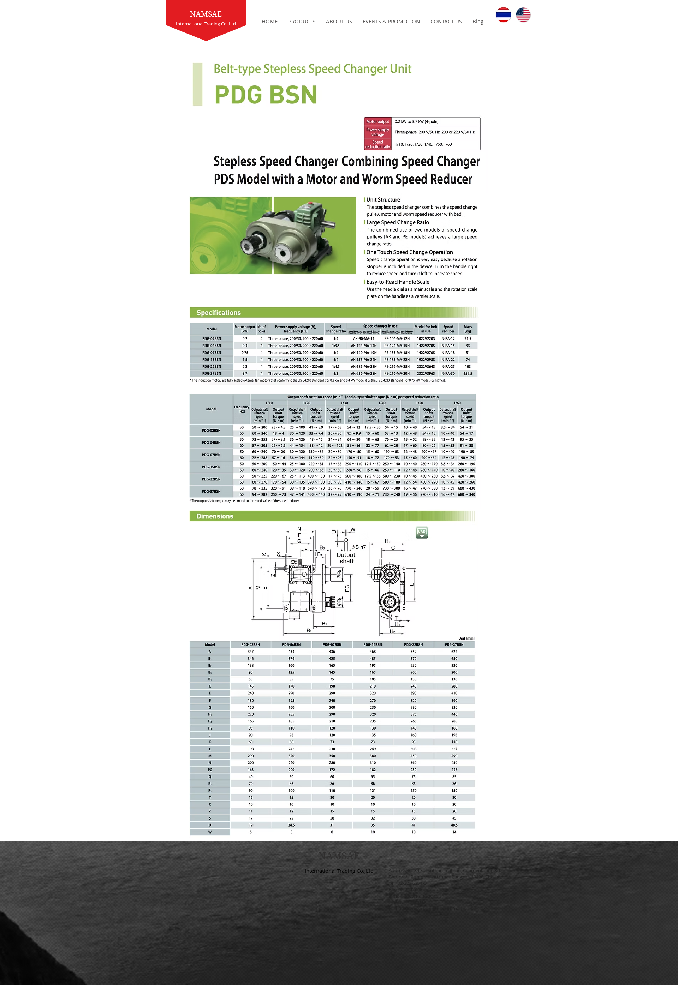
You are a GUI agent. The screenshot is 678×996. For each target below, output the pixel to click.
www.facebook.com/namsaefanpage (449, 908)
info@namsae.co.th (424, 896)
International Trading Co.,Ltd (339, 870)
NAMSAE (206, 14)
